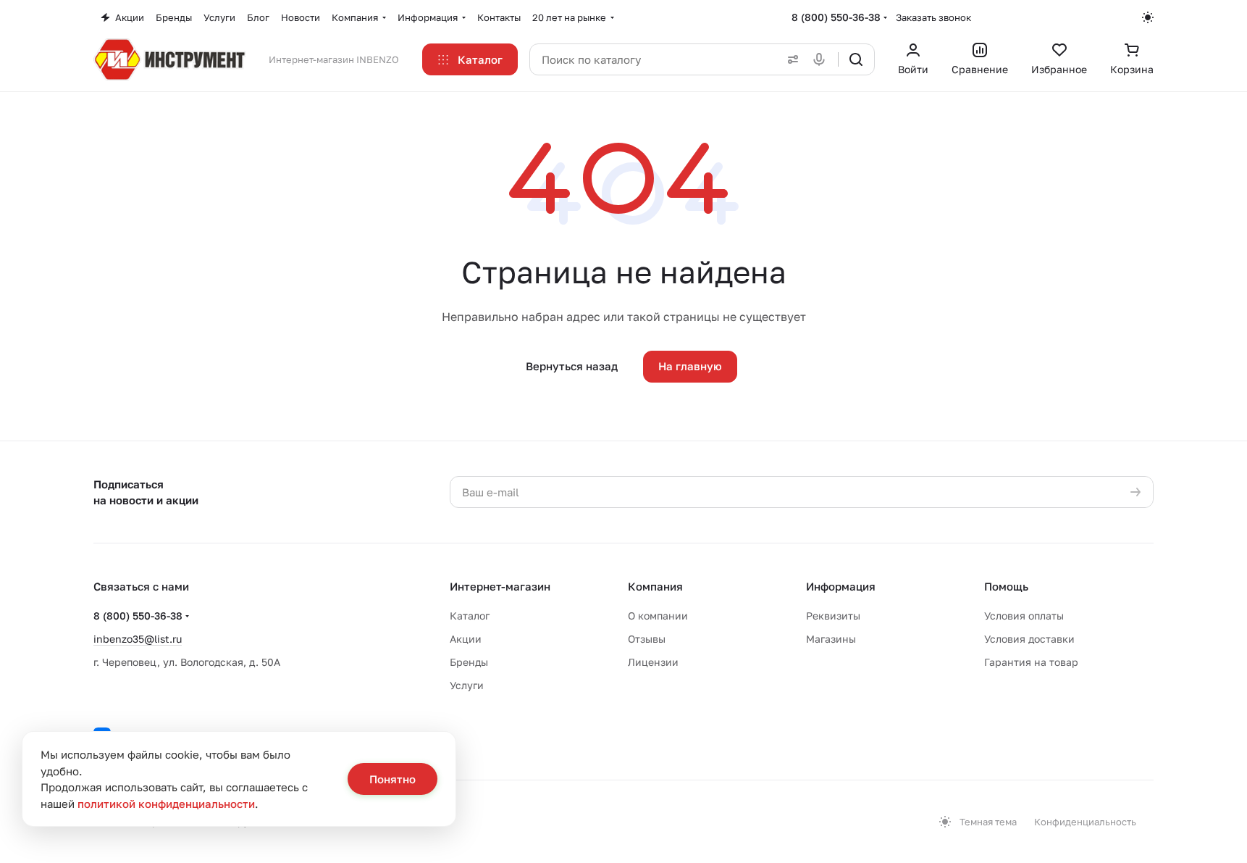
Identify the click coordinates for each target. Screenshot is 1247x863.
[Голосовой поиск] (822, 59)
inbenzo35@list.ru (137, 639)
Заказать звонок (933, 17)
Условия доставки (1029, 639)
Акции (466, 639)
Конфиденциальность (1085, 821)
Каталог (470, 615)
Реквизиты (833, 615)
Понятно (392, 778)
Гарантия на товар (1031, 662)
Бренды (469, 662)
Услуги (467, 685)
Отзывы (647, 639)
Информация (841, 586)
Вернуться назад (572, 365)
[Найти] (856, 59)
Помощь (1006, 586)
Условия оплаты (1024, 615)
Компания (655, 586)
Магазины (831, 639)
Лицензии (653, 662)
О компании (658, 615)
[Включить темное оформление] (1148, 17)
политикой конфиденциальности (166, 803)
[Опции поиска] (790, 59)
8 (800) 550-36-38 (836, 17)
